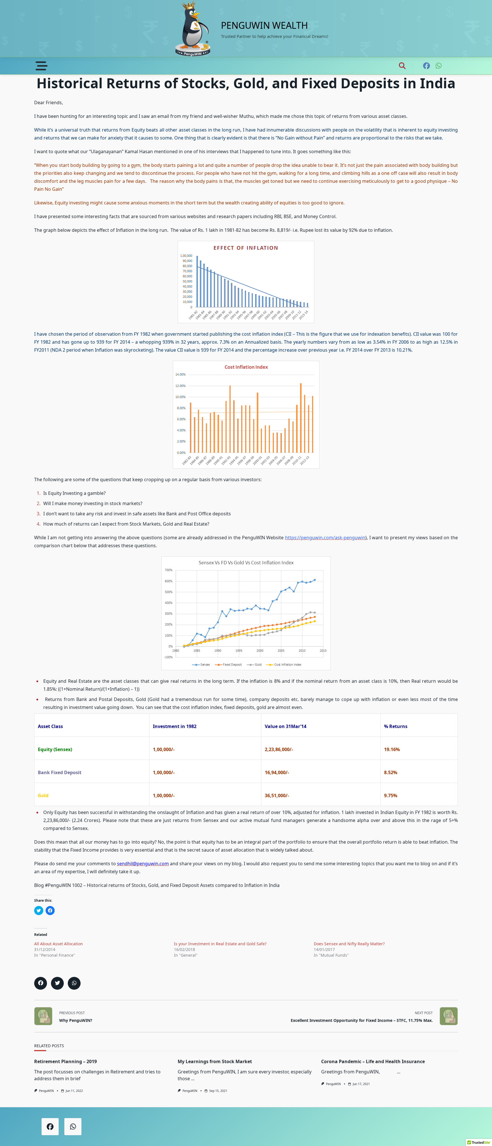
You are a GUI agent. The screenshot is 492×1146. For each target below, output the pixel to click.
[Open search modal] (402, 65)
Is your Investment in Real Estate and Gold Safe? (220, 943)
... (192, 1078)
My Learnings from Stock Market (215, 1061)
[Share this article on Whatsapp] (74, 983)
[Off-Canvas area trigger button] (41, 65)
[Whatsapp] (439, 65)
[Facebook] (426, 65)
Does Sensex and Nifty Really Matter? (349, 943)
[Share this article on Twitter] (57, 983)
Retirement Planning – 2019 (65, 1061)
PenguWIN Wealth (264, 25)
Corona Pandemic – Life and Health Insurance (373, 1061)
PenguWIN (46, 1091)
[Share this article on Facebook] (40, 983)
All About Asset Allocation (58, 943)
